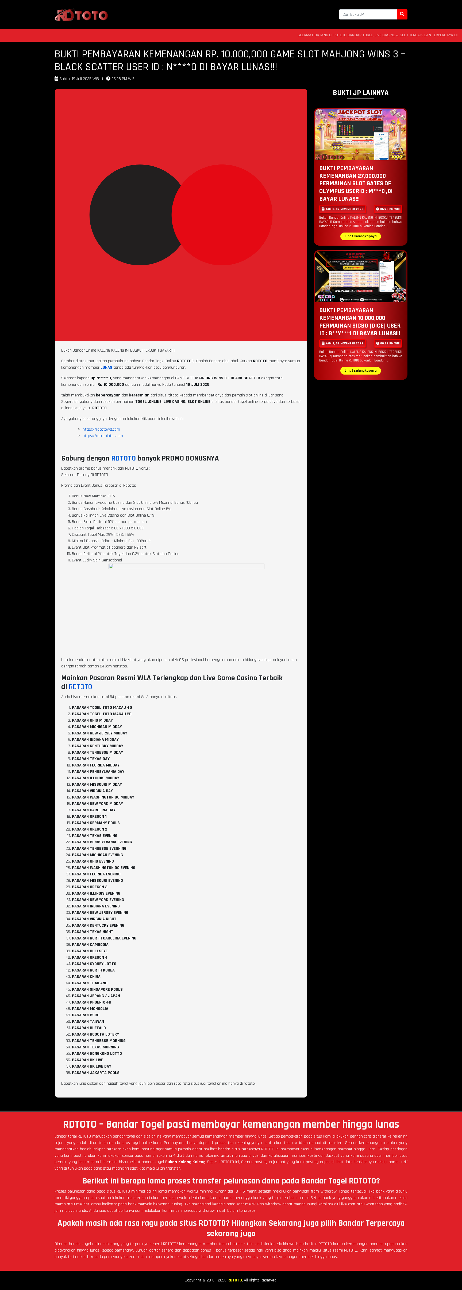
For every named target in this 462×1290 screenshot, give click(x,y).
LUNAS (106, 367)
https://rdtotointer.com (103, 436)
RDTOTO (123, 458)
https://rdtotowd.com (101, 429)
